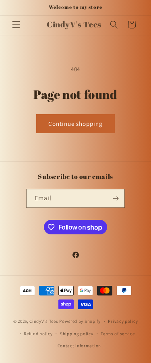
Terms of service (117, 333)
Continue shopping (75, 123)
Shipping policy (76, 333)
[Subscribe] (115, 198)
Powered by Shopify (80, 321)
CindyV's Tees (43, 321)
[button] (16, 24)
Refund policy (38, 333)
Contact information (79, 346)
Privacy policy (123, 321)
